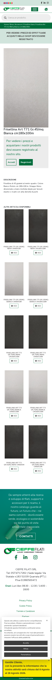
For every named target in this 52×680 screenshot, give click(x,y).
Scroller (30, 678)
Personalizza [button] (26, 655)
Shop (12, 24)
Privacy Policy (25, 600)
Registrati (26, 162)
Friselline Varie (29, 24)
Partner (25, 616)
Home (6, 24)
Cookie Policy (25, 605)
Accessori (18, 24)
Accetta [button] (26, 643)
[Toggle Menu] (35, 9)
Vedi (15, 253)
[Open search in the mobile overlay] (26, 18)
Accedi (11, 162)
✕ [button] (47, 620)
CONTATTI (26, 536)
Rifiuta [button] (25, 649)
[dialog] (26, 638)
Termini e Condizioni (25, 611)
